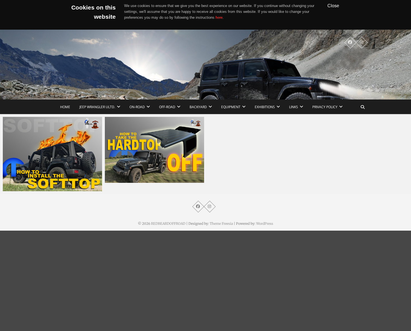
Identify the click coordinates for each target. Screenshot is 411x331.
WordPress (264, 223)
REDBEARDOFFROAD (168, 223)
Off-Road (167, 107)
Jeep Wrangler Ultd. (97, 107)
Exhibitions (265, 107)
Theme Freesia (221, 223)
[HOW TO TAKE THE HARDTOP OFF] (154, 150)
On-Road (137, 107)
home (65, 107)
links (293, 107)
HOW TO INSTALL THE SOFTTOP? (40, 188)
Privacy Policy (324, 107)
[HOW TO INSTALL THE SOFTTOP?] (52, 154)
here (219, 17)
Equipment (230, 107)
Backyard (198, 107)
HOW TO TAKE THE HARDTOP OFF (143, 180)
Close (333, 5)
